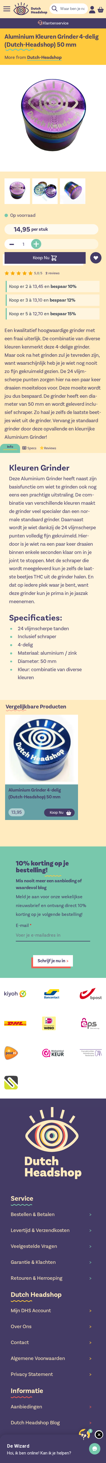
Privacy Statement (51, 1374)
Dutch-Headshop (44, 57)
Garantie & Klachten (51, 1262)
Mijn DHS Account (51, 1310)
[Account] (92, 9)
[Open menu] (7, 9)
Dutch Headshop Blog (51, 1422)
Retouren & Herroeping (51, 1278)
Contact (51, 1342)
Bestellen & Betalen (51, 1214)
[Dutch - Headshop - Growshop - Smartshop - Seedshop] (30, 8)
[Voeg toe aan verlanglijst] (95, 257)
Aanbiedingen (51, 1407)
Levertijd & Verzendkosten (51, 1230)
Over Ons (51, 1326)
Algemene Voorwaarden (51, 1358)
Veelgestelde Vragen (51, 1246)
